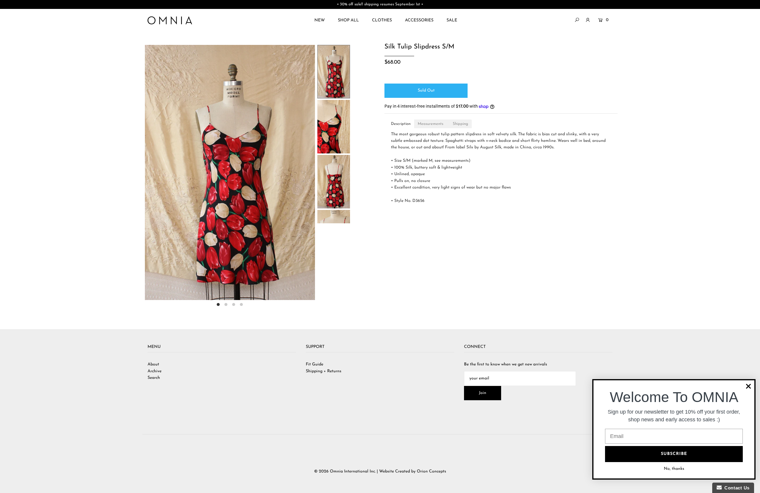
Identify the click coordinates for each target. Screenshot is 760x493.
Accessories (419, 20)
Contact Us (736, 487)
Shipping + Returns (323, 371)
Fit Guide (314, 364)
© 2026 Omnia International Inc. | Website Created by (365, 471)
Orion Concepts (431, 471)
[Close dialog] (748, 386)
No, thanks (674, 469)
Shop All (348, 20)
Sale (451, 20)
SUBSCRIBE (674, 454)
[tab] (400, 124)
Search (154, 378)
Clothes (382, 20)
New (319, 20)
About (153, 364)
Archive (155, 371)
